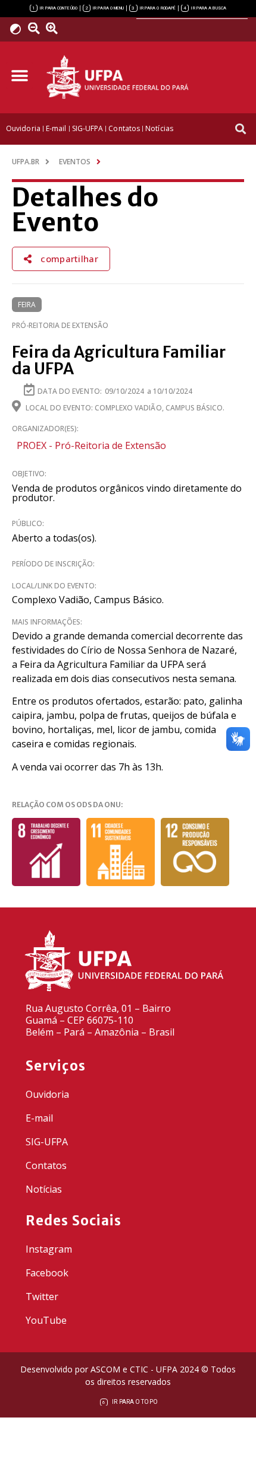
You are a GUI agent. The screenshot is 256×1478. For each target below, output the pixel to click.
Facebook (47, 1272)
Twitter (42, 1296)
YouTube (46, 1320)
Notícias (44, 1189)
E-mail (39, 1118)
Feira (27, 305)
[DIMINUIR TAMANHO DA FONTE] (36, 28)
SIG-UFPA (47, 1141)
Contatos (46, 1165)
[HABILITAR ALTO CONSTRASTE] (19, 29)
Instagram (49, 1249)
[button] (19, 75)
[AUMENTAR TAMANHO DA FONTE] (56, 28)
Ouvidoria (47, 1094)
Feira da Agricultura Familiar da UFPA (119, 360)
